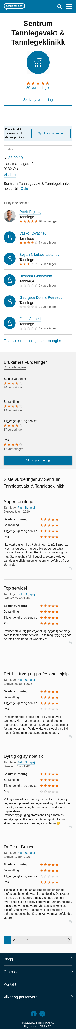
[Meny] (69, 7)
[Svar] (70, 570)
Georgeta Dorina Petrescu (40, 297)
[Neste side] (68, 940)
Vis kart (10, 175)
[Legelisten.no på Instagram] (42, 1013)
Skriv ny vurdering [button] (38, 100)
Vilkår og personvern (20, 997)
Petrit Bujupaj (30, 212)
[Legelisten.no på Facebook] (33, 1013)
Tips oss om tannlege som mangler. (33, 341)
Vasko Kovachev (32, 233)
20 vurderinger (38, 88)
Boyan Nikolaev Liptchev (39, 254)
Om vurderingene (15, 367)
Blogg (8, 959)
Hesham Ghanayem (35, 276)
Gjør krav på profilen (51, 133)
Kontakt (10, 984)
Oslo (24, 189)
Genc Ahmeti (30, 319)
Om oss (10, 972)
